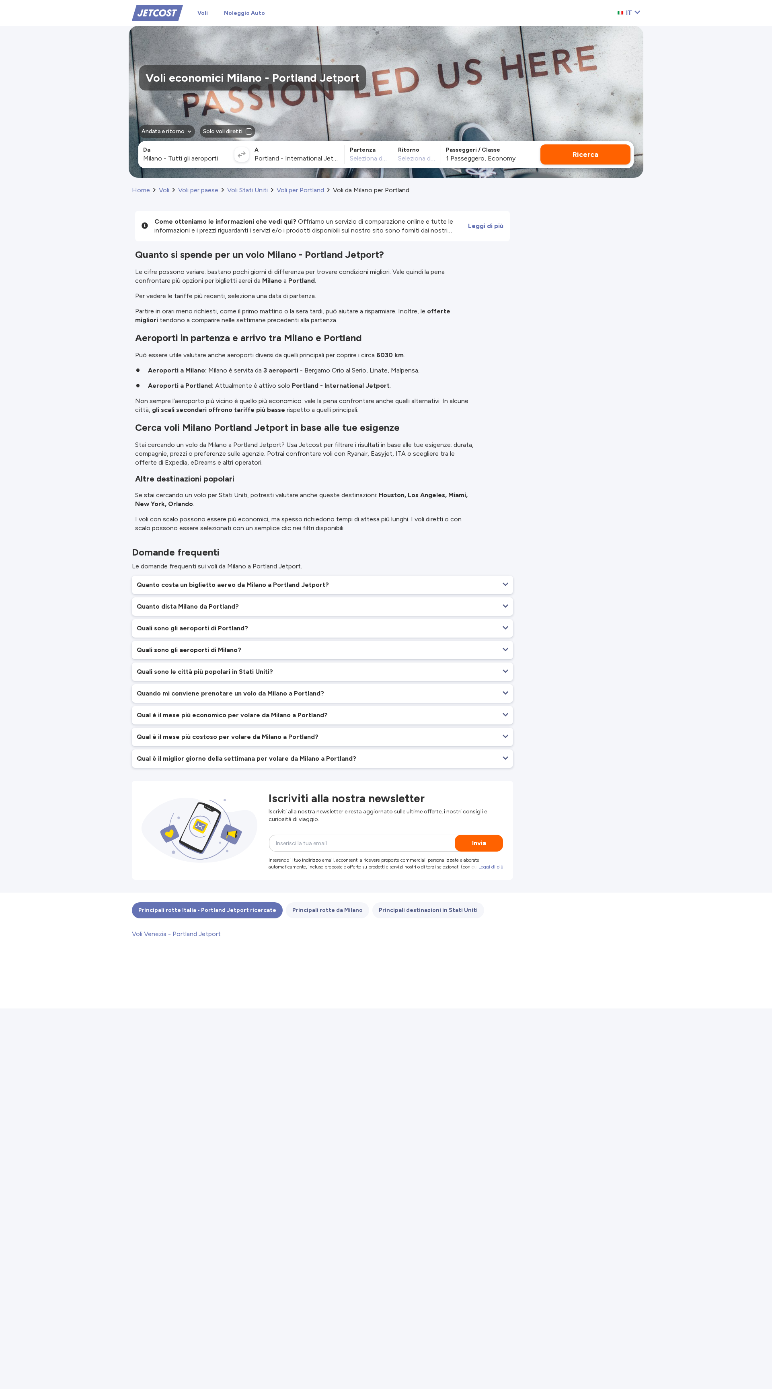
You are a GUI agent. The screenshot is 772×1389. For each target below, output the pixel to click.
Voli (202, 13)
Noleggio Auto (244, 13)
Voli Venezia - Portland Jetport (176, 934)
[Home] (157, 12)
